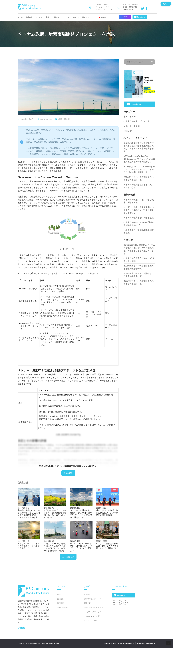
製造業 (67, 119)
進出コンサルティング (92, 599)
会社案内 (29, 17)
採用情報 (60, 603)
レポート (75, 17)
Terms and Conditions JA (145, 643)
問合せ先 (86, 17)
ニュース (65, 17)
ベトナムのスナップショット (137, 121)
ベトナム (109, 339)
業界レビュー (130, 116)
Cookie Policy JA (109, 643)
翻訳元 (108, 313)
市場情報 (55, 17)
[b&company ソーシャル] (143, 8)
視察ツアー (88, 603)
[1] (103, 267)
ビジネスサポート (91, 620)
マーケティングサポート (93, 607)
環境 (60, 119)
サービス (39, 17)
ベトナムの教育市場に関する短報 (139, 217)
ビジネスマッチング (91, 616)
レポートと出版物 (132, 126)
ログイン (166, 4)
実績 (47, 17)
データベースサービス (92, 612)
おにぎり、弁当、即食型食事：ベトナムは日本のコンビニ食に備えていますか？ (139, 210)
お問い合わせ (62, 607)
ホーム (20, 17)
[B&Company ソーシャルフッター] (114, 602)
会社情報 (21, 628)
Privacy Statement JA (126, 643)
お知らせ (128, 130)
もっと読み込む (68, 557)
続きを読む (68, 473)
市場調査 (87, 594)
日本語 (103, 17)
